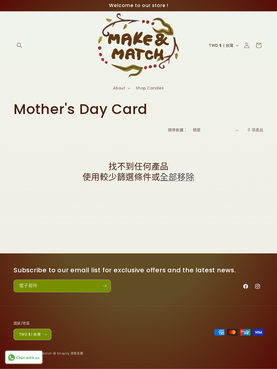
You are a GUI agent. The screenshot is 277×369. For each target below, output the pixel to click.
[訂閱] (105, 286)
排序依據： (177, 130)
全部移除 (177, 177)
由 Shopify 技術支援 (68, 353)
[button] (19, 45)
